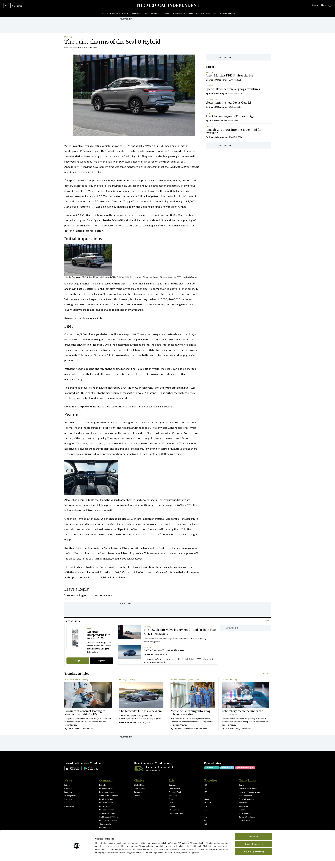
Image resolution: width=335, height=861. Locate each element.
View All (266, 621)
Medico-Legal (104, 827)
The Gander (174, 810)
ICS (205, 810)
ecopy (89, 629)
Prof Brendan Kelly (107, 813)
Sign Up (101, 660)
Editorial (102, 785)
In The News (69, 680)
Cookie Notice (244, 820)
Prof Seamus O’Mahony (109, 817)
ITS (205, 792)
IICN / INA (208, 803)
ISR (205, 785)
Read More (267, 673)
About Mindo (244, 803)
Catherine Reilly (232, 728)
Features (225, 680)
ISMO (206, 799)
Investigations (70, 795)
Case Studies (139, 788)
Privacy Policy (244, 813)
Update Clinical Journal (248, 788)
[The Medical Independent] (167, 5)
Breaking (68, 788)
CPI (205, 788)
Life (207, 99)
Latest (77, 680)
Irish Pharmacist (245, 795)
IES (205, 806)
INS (205, 817)
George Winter (105, 824)
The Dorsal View (176, 813)
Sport (171, 799)
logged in (84, 595)
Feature (137, 795)
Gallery (172, 806)
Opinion (190, 680)
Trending (84, 680)
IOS (205, 813)
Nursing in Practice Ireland (249, 792)
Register (314, 5)
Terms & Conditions (247, 817)
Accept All (253, 836)
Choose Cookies (251, 844)
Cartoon (172, 785)
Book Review (174, 788)
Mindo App (243, 806)
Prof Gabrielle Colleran (108, 795)
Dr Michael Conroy (106, 799)
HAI (205, 820)
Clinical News (139, 785)
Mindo (150, 634)
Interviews (68, 799)
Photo (66, 803)
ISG (205, 795)
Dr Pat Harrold (105, 806)
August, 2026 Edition (153, 770)
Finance (172, 803)
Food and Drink (175, 792)
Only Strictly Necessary (253, 851)
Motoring (68, 37)
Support (242, 810)
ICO (206, 824)
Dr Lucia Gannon (106, 803)
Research (138, 792)
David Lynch (73, 728)
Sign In (241, 785)
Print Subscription (246, 799)
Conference (69, 806)
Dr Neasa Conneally (178, 680)
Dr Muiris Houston (106, 810)
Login (77, 660)
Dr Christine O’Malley (108, 820)
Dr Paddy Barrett (106, 788)
